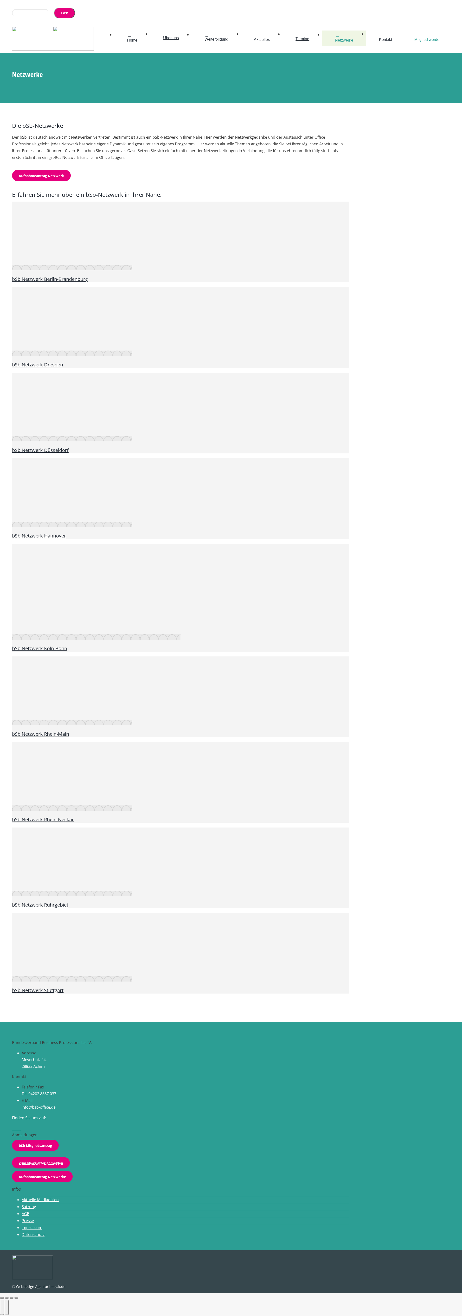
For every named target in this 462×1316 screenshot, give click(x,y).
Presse (28, 1220)
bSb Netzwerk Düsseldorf (40, 450)
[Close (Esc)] (2, 1298)
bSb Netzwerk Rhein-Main (40, 734)
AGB (25, 1213)
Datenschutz (33, 1234)
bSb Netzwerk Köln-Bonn (39, 648)
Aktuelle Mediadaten (40, 1199)
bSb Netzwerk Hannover (39, 535)
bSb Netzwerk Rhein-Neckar (43, 819)
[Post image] (72, 267)
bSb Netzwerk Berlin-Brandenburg (50, 279)
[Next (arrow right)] (7, 1307)
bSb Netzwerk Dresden (37, 364)
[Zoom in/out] (16, 1298)
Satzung (29, 1206)
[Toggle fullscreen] (11, 1298)
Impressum (32, 1227)
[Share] (7, 1298)
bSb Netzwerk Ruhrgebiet (40, 905)
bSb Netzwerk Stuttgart (38, 990)
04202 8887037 (29, 4)
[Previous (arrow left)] (2, 1307)
